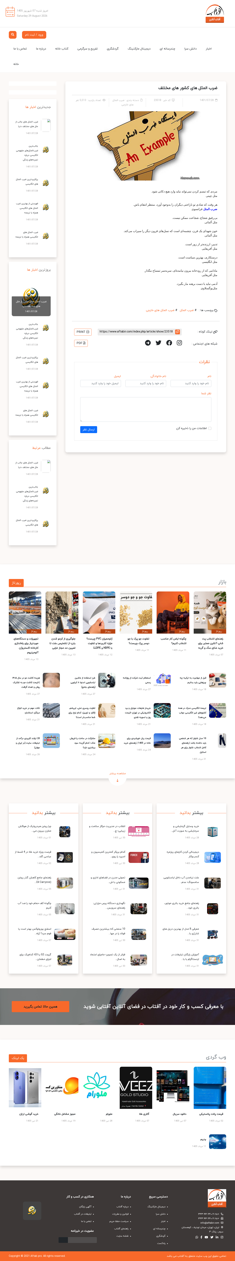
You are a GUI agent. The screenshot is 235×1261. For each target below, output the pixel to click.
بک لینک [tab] (18, 1058)
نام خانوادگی (158, 376)
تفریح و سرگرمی (87, 49)
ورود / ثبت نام (34, 35)
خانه (16, 64)
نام (209, 376)
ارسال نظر (89, 430)
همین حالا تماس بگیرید (40, 1006)
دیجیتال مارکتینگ (139, 49)
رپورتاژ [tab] (16, 583)
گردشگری (113, 49)
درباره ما (41, 49)
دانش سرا (190, 49)
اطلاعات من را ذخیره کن (191, 428)
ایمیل (117, 376)
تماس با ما (20, 49)
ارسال (63, 1240)
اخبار (209, 49)
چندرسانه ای (167, 49)
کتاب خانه (61, 49)
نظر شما (206, 393)
